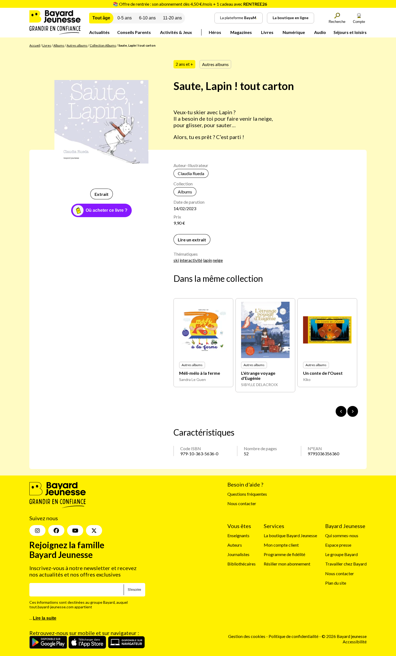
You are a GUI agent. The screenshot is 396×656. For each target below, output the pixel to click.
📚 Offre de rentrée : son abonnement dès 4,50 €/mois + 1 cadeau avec (190, 3)
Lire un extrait (192, 239)
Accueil (34, 45)
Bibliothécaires (241, 563)
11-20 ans (172, 18)
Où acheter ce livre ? (106, 210)
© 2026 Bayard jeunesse (344, 636)
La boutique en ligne (290, 17)
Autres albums (77, 45)
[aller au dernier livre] (341, 411)
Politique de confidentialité (294, 636)
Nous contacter (241, 503)
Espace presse (338, 544)
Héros (215, 32)
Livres (267, 32)
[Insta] (37, 530)
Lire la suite (44, 618)
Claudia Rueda (191, 173)
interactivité (191, 260)
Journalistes (238, 554)
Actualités (99, 32)
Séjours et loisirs (350, 32)
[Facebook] (56, 530)
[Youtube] (75, 530)
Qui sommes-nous (341, 535)
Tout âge (101, 18)
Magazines (241, 32)
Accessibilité (355, 641)
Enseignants (238, 535)
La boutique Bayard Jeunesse (290, 535)
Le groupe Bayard (341, 554)
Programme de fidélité (284, 554)
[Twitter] (94, 530)
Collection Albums (103, 45)
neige (218, 260)
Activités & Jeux (176, 32)
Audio (320, 32)
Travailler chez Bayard (346, 563)
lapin (207, 260)
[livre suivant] (352, 411)
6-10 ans (147, 18)
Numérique (294, 32)
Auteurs (234, 544)
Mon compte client (281, 544)
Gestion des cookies (246, 636)
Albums (58, 45)
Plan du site (335, 582)
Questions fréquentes (247, 494)
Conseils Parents (134, 32)
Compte (359, 22)
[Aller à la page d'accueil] (55, 32)
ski (176, 260)
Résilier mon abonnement (287, 563)
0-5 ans (124, 18)
